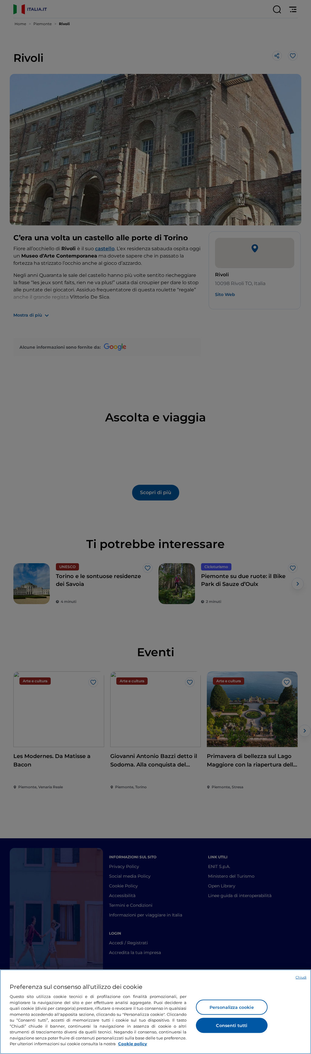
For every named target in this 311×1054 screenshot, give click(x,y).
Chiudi (301, 977)
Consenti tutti (231, 1025)
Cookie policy (132, 1043)
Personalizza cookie (232, 1007)
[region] (155, 1011)
